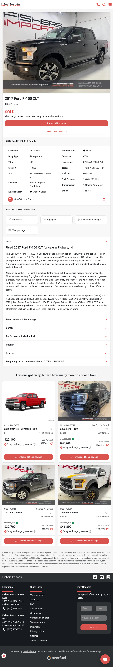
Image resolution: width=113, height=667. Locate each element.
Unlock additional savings (30, 457)
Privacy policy (37, 631)
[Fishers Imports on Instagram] (107, 577)
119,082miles (46, 433)
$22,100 (10, 439)
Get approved (36, 613)
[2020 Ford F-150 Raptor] (84, 485)
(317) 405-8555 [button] (14, 629)
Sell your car (36, 608)
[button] (98, 5)
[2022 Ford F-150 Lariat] (84, 401)
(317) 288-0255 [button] (14, 608)
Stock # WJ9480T (11, 425)
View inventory (37, 595)
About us (34, 599)
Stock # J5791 (66, 509)
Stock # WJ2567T (67, 425)
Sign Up (93, 627)
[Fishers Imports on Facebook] (93, 577)
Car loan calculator (39, 617)
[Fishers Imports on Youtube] (100, 577)
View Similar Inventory (56, 131)
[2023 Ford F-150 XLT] (28, 485)
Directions (35, 627)
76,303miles (102, 433)
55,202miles (46, 516)
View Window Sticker (24, 199)
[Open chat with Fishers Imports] (105, 659)
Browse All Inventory (56, 123)
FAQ (32, 604)
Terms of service (38, 640)
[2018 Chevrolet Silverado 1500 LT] (28, 401)
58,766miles (102, 516)
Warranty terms (37, 622)
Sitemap (34, 636)
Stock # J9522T (11, 509)
